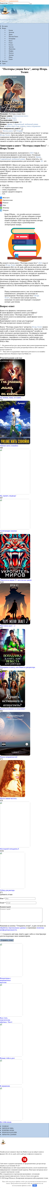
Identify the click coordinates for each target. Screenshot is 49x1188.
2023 (15, 120)
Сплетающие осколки (8, 531)
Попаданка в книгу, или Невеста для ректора (17, 667)
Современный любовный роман (25, 124)
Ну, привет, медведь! (8, 496)
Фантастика (12, 49)
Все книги (5, 26)
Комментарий (5, 907)
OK (35, 1185)
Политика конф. (8, 1130)
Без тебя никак (5, 1122)
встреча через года (12, 126)
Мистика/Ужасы (13, 36)
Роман (10, 43)
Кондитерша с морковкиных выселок (5, 980)
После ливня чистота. (8, 798)
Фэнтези (11, 53)
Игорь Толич (11, 118)
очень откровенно (33, 126)
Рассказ (11, 45)
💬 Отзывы (18, 131)
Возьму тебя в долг (7, 1058)
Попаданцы (12, 38)
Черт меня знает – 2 (7, 626)
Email (3, 903)
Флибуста (4, 16)
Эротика (11, 55)
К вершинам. (5, 1086)
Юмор (10, 57)
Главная (5, 1126)
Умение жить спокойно (9, 446)
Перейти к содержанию (9, 1)
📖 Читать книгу (6, 131)
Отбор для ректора (7, 890)
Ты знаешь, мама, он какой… (11, 398)
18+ (20, 122)
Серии (3, 63)
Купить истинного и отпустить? (12, 709)
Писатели (4, 61)
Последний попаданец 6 (9, 849)
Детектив (11, 32)
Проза (10, 41)
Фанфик (11, 51)
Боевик (11, 30)
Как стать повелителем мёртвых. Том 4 (6, 1020)
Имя (2, 898)
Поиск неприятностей (8, 757)
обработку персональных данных (13, 928)
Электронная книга (20, 116)
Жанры (4, 28)
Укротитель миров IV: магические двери (16, 580)
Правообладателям (9, 1132)
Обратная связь (7, 1128)
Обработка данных (9, 1134)
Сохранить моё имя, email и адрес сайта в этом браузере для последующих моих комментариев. (23, 935)
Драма (10, 34)
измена (23, 126)
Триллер (11, 47)
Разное (11, 59)
